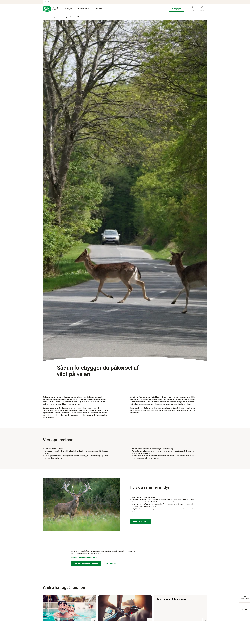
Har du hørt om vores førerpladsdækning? (85, 557)
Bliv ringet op (111, 564)
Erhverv (56, 2)
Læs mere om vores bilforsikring (86, 564)
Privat (47, 2)
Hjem (44, 17)
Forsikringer (52, 17)
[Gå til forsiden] (51, 9)
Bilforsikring (63, 17)
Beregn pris (176, 9)
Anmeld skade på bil (140, 521)
